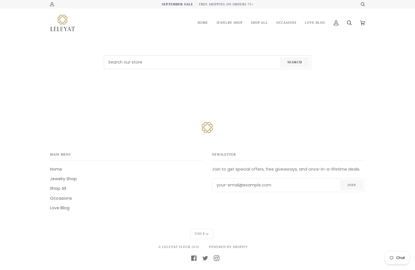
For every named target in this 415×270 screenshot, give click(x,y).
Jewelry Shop (63, 179)
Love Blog (59, 208)
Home (56, 169)
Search (294, 62)
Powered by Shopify (228, 247)
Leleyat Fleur (176, 247)
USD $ (200, 233)
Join (351, 185)
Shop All (58, 188)
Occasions (61, 198)
